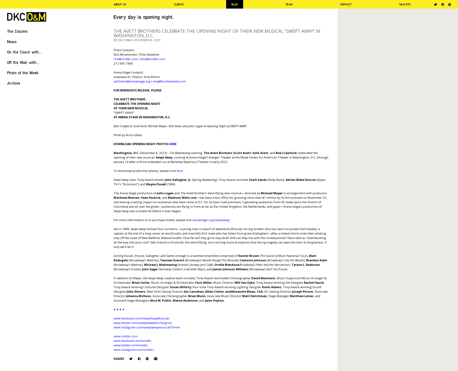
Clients (179, 4)
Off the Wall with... (23, 62)
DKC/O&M (26, 17)
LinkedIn (147, 358)
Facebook (442, 4)
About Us (120, 4)
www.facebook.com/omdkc (132, 341)
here (180, 171)
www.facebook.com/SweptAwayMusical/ (142, 318)
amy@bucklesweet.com (169, 81)
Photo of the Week (22, 72)
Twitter (435, 4)
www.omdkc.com (126, 336)
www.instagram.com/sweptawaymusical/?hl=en (147, 327)
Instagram (449, 4)
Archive (13, 83)
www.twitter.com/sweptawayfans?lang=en (143, 323)
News (12, 41)
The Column (17, 31)
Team (289, 4)
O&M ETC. (405, 4)
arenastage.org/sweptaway (211, 220)
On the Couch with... (24, 52)
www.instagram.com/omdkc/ (134, 350)
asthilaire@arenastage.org (132, 81)
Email (155, 358)
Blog (235, 4)
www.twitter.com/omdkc (131, 345)
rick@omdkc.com (126, 59)
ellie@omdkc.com (152, 59)
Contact (346, 4)
